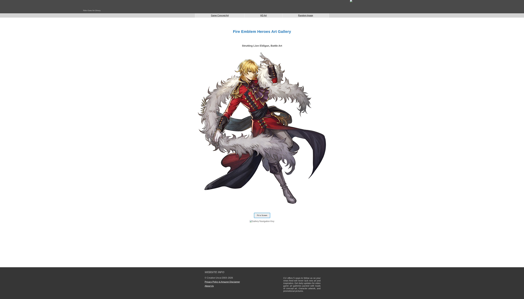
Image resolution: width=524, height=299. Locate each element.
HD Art (263, 15)
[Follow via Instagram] (294, 273)
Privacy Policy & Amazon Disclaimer (222, 282)
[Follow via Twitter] (310, 273)
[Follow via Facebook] (302, 273)
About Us (209, 286)
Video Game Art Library (92, 10)
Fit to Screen (262, 215)
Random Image (305, 15)
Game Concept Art (220, 15)
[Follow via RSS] (285, 273)
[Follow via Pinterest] (319, 273)
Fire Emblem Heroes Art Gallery (262, 31)
